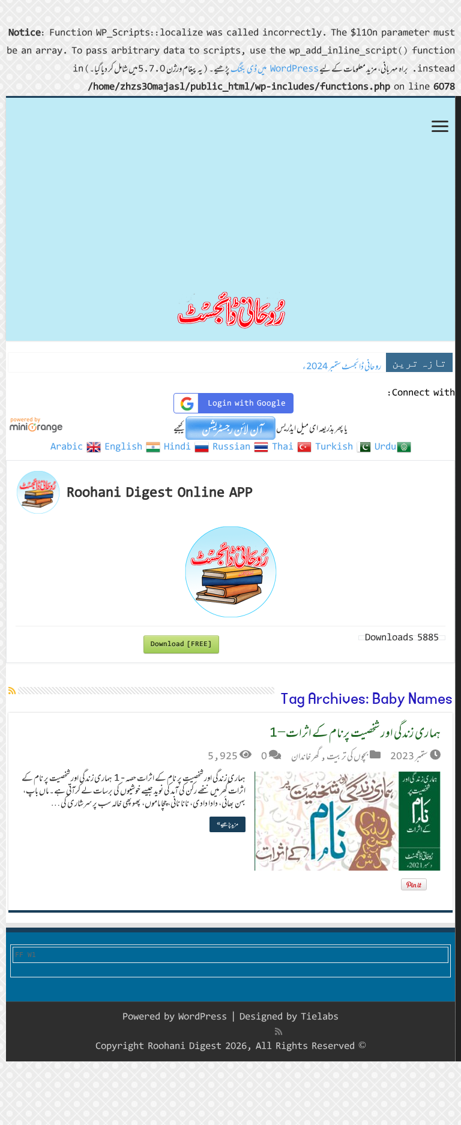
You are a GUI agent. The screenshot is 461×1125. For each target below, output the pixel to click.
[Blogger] (213, 1032)
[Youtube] (226, 1031)
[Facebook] (266, 1031)
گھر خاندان (305, 756)
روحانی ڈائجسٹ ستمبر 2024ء (342, 366)
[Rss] (278, 1031)
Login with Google (247, 403)
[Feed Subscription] (12, 690)
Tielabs (320, 1016)
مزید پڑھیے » (227, 824)
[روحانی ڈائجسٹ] (230, 309)
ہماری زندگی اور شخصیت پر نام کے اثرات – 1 (355, 732)
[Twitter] (252, 1031)
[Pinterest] (239, 1031)
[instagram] (201, 1031)
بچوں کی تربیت (347, 756)
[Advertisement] (230, 188)
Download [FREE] (181, 644)
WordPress (202, 1016)
